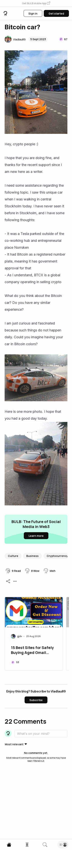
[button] (36, 3)
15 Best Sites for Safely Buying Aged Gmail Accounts (32, 650)
